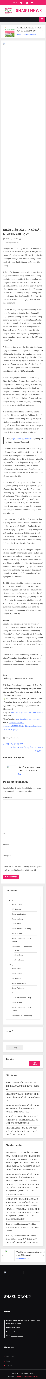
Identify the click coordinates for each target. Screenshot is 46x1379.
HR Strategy (16, 909)
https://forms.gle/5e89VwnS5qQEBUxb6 (27, 712)
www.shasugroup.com (17, 1336)
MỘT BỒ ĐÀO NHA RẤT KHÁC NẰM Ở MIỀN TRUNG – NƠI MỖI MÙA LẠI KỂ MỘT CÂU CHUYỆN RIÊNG (22, 1119)
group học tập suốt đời (22, 438)
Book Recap (19, 960)
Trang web (7, 855)
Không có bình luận (12, 242)
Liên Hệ (14, 2)
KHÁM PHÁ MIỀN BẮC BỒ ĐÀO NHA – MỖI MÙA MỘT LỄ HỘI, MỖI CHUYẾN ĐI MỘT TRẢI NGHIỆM (22, 1131)
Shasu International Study (21, 928)
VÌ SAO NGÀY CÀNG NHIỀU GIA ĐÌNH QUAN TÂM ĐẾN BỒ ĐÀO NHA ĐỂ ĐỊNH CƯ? (23, 1097)
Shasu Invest (16, 923)
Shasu (23, 239)
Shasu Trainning (18, 988)
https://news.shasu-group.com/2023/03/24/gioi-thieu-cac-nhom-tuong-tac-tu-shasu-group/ (22, 726)
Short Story (18, 955)
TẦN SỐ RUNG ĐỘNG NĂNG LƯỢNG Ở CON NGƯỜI (29, 769)
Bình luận (7, 797)
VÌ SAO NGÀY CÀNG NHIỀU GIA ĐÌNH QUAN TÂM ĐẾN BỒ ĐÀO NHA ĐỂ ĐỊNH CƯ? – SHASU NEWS (23, 1155)
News (16, 950)
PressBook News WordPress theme (27, 1376)
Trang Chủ (10, 1357)
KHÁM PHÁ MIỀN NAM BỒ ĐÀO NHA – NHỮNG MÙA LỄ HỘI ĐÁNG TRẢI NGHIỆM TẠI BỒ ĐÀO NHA (22, 1108)
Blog (7, 738)
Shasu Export (17, 933)
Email (6, 844)
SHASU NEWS (29, 10)
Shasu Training (17, 919)
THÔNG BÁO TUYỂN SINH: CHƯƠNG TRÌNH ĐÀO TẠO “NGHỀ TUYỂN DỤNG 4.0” (22, 1085)
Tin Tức (12, 900)
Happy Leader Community (26, 34)
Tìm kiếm (10, 1059)
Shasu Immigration (19, 914)
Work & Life (14, 738)
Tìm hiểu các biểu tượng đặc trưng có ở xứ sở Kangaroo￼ (30, 1253)
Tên (5, 833)
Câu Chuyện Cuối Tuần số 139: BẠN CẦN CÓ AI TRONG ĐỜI (30, 29)
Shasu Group (17, 904)
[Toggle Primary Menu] (42, 19)
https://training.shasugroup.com (28, 719)
